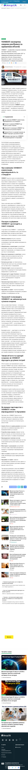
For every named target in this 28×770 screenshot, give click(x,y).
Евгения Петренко (9, 66)
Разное (12, 497)
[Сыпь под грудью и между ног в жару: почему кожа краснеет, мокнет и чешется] (5, 574)
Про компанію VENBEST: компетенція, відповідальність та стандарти (14, 120)
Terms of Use (5, 2)
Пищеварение (14, 542)
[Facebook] (2, 740)
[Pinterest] (9, 740)
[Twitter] (6, 740)
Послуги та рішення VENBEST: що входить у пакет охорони (12, 124)
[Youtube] (13, 740)
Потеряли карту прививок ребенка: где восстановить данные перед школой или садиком (13, 724)
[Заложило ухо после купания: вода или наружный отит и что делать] (5, 511)
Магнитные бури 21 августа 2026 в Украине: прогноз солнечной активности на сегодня (12, 673)
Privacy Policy (17, 1)
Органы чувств (14, 514)
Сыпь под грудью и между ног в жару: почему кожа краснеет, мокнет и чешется (18, 574)
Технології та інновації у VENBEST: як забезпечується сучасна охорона (13, 128)
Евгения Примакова (7, 677)
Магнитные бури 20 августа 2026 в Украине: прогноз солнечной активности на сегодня (13, 698)
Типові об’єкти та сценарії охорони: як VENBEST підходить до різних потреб (14, 132)
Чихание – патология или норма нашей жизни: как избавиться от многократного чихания (12, 599)
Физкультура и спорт (15, 506)
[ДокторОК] (10, 5)
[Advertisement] (14, 23)
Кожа (12, 523)
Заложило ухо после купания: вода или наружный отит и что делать (18, 511)
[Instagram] (16, 740)
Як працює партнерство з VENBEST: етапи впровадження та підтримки (13, 137)
